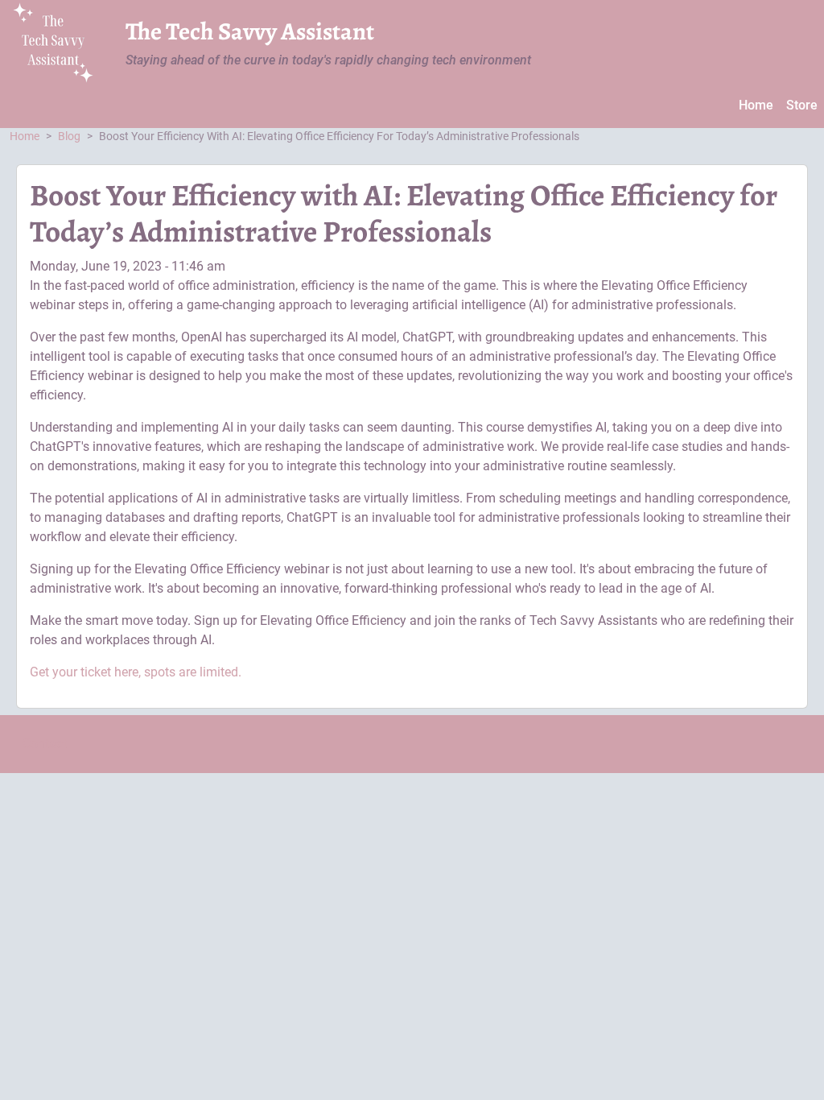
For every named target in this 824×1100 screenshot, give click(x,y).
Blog (69, 136)
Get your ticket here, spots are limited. (135, 672)
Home (756, 105)
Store (802, 105)
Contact (45, 743)
